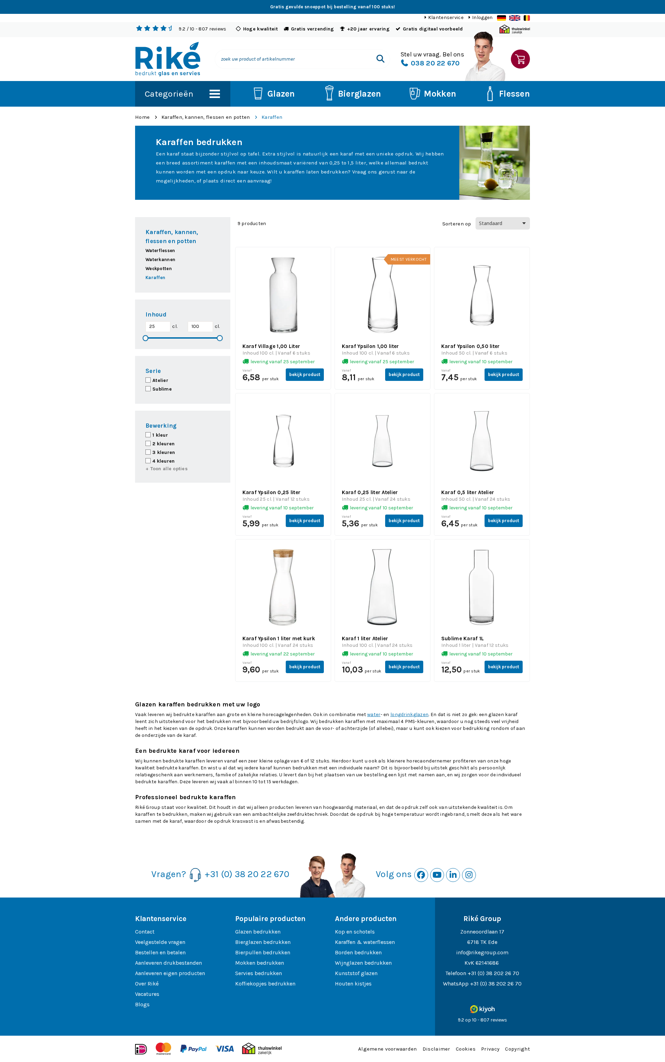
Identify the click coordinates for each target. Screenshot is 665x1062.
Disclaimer (436, 1049)
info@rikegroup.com (482, 952)
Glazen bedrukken (258, 931)
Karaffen (271, 117)
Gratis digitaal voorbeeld (433, 29)
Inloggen (482, 17)
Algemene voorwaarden (387, 1049)
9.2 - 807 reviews (202, 29)
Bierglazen (359, 94)
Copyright (517, 1049)
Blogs (142, 1004)
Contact (144, 931)
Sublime (162, 389)
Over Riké (147, 983)
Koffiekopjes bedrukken (265, 983)
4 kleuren (163, 461)
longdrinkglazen (409, 714)
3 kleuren (163, 452)
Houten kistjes (353, 983)
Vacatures (147, 994)
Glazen (281, 94)
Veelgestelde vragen (160, 942)
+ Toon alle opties (166, 469)
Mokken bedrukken (259, 963)
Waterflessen (160, 250)
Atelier (160, 380)
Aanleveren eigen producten (170, 973)
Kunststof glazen (356, 973)
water (373, 714)
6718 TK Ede (482, 942)
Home (142, 117)
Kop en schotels (355, 931)
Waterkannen (160, 259)
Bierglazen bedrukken (263, 942)
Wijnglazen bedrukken (363, 963)
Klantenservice (445, 17)
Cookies (466, 1049)
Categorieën (169, 94)
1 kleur (160, 435)
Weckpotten (158, 268)
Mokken (440, 94)
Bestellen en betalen (160, 952)
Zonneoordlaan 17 (482, 931)
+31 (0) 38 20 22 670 (247, 874)
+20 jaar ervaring (368, 29)
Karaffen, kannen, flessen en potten (205, 117)
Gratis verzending (312, 29)
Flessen (514, 94)
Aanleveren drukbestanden (168, 963)
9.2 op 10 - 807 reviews (482, 1020)
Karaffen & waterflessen (365, 942)
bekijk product (304, 374)
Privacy (490, 1049)
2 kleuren (163, 444)
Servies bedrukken (258, 973)
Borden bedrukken (358, 952)
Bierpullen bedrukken (262, 952)
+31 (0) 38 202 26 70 (493, 973)
